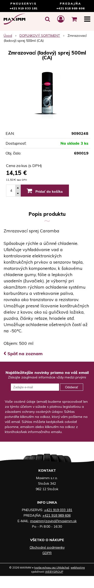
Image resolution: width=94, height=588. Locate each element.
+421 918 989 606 (70, 8)
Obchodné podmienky (47, 547)
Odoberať (71, 387)
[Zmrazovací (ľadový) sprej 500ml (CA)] (47, 95)
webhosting (78, 567)
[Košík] (74, 19)
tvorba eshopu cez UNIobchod (51, 567)
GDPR (47, 553)
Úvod (8, 35)
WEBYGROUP (54, 571)
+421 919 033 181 (24, 8)
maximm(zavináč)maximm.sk (53, 521)
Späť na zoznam (23, 353)
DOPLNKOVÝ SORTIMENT (40, 35)
